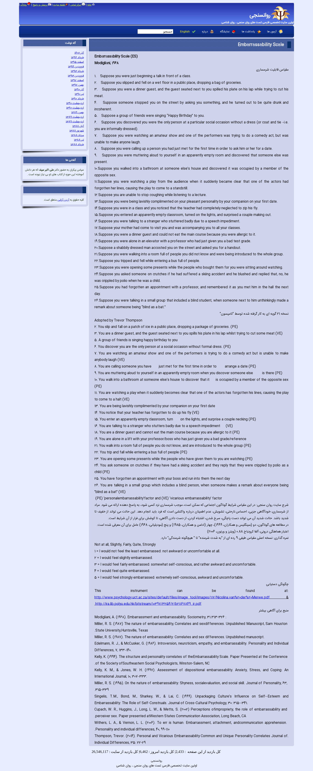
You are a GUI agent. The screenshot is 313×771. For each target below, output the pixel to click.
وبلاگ (23, 5)
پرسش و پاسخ (40, 5)
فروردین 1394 (76, 66)
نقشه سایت (59, 5)
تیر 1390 (79, 94)
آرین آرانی (63, 200)
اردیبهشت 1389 (75, 117)
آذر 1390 (79, 89)
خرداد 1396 (77, 57)
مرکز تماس (76, 5)
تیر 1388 (79, 140)
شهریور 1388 (76, 130)
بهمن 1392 (77, 85)
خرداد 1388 (77, 144)
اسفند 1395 (77, 62)
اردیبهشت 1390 (75, 103)
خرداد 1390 (77, 98)
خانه (89, 5)
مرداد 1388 (77, 135)
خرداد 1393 (77, 71)
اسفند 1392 (77, 80)
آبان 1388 (78, 126)
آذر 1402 (79, 53)
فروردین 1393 (76, 76)
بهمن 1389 (77, 112)
